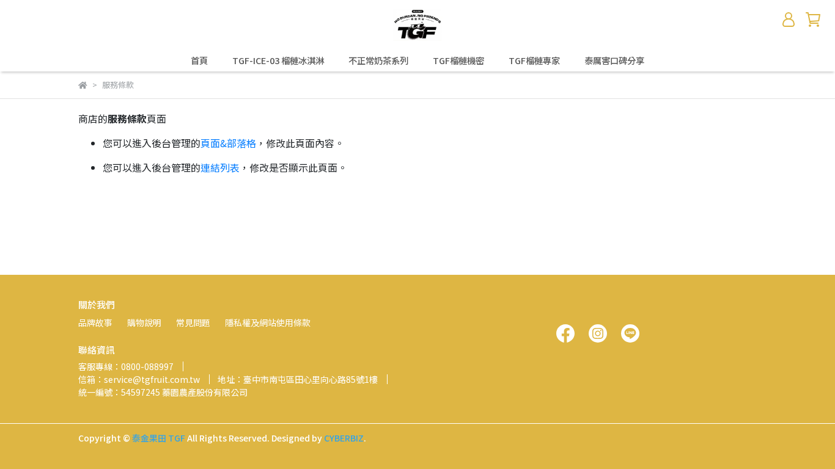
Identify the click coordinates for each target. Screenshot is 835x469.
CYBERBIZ (344, 438)
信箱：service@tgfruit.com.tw (139, 379)
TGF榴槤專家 (534, 60)
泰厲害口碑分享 (614, 60)
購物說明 (144, 322)
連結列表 (220, 167)
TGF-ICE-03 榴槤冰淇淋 (278, 60)
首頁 (199, 60)
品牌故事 (95, 322)
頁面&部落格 (228, 143)
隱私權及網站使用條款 (268, 322)
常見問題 (193, 322)
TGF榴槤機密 (458, 60)
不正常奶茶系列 (378, 60)
